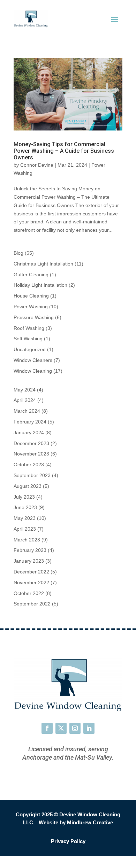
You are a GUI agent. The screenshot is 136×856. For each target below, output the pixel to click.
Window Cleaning (33, 371)
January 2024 (29, 432)
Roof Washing (29, 328)
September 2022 (32, 604)
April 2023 (25, 529)
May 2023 (25, 518)
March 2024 (27, 411)
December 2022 (31, 571)
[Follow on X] (61, 728)
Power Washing (31, 306)
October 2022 (29, 593)
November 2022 (31, 582)
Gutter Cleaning (31, 274)
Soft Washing (28, 338)
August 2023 (27, 486)
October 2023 (29, 464)
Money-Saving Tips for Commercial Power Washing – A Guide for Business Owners (64, 151)
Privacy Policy (68, 841)
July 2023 (24, 497)
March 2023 (27, 539)
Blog (18, 253)
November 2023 (31, 454)
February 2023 (30, 550)
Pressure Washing (34, 317)
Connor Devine (36, 165)
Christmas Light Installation (43, 264)
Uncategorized (30, 349)
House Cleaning (31, 296)
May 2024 (25, 390)
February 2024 (30, 422)
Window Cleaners (33, 360)
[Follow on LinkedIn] (89, 728)
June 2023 (25, 507)
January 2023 (29, 561)
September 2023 (32, 475)
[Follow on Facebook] (47, 728)
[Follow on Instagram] (75, 728)
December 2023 (31, 443)
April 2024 (25, 400)
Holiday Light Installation (40, 285)
